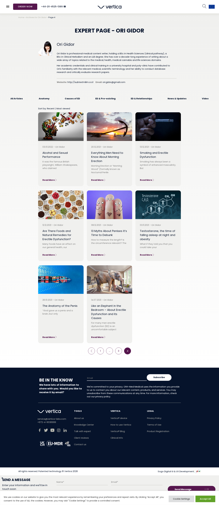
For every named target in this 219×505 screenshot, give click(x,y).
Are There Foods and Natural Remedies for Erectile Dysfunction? (56, 235)
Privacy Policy (154, 418)
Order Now (25, 6)
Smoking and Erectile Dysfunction (154, 155)
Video (205, 98)
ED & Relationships (141, 98)
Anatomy (44, 98)
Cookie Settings (181, 498)
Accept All (205, 498)
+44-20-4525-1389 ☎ (53, 6)
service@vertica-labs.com (52, 418)
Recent (51, 108)
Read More (48, 180)
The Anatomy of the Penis (59, 306)
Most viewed (63, 108)
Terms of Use (154, 424)
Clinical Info (117, 437)
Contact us (80, 444)
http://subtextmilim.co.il (80, 82)
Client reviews (81, 437)
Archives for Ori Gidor (36, 17)
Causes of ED (72, 98)
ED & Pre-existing (105, 98)
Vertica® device (119, 418)
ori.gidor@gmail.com (114, 82)
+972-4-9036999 (47, 422)
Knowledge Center (84, 424)
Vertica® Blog (118, 431)
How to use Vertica (121, 424)
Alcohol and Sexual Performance (55, 155)
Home (21, 17)
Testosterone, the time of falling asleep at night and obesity (157, 235)
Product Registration (158, 431)
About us (79, 418)
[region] (109, 498)
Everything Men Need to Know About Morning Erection (107, 157)
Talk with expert (82, 431)
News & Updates (177, 98)
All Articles (16, 98)
